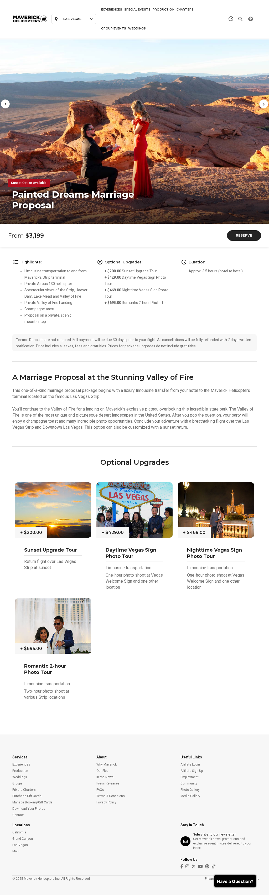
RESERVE (244, 235)
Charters (185, 9)
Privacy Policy (106, 802)
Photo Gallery (190, 790)
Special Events (137, 9)
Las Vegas (20, 845)
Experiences (111, 9)
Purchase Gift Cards (27, 796)
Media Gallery (190, 796)
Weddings (137, 28)
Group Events (113, 28)
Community (188, 783)
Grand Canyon (22, 839)
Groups (17, 783)
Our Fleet (103, 771)
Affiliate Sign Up (191, 771)
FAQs (100, 790)
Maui (15, 851)
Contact (18, 815)
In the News (104, 777)
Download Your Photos (28, 809)
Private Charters (24, 790)
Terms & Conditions (110, 796)
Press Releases (108, 783)
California (19, 832)
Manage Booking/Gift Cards (32, 802)
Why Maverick (106, 764)
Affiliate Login (190, 764)
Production (163, 9)
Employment (189, 777)
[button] (5, 103)
